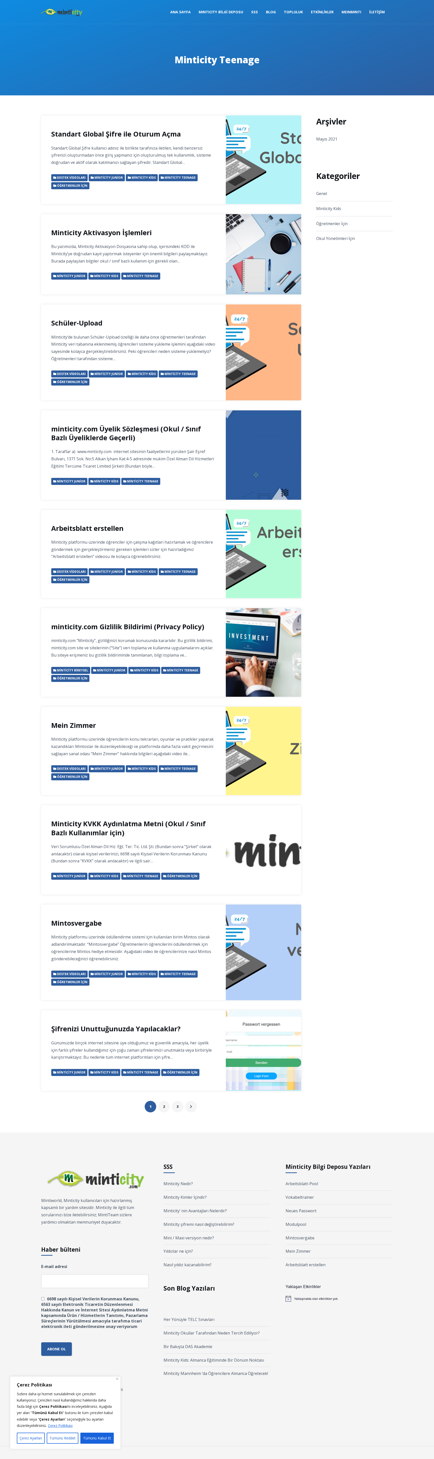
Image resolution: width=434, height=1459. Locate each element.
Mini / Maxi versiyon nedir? (189, 1238)
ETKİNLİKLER (322, 12)
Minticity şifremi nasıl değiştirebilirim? (199, 1224)
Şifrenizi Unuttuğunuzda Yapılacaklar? (116, 1028)
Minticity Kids (328, 208)
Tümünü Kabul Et (97, 1438)
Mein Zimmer (73, 725)
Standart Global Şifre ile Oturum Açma (116, 134)
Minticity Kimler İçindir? (185, 1197)
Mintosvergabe (76, 923)
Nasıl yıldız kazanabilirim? (187, 1264)
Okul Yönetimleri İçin (335, 238)
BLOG (271, 12)
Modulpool (296, 1224)
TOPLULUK (293, 12)
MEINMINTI (351, 12)
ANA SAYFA (180, 12)
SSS (254, 12)
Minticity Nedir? (178, 1183)
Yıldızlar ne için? (178, 1251)
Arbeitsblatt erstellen (87, 528)
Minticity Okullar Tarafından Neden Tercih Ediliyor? (212, 1333)
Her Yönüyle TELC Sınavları (189, 1319)
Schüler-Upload (76, 323)
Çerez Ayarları (31, 1438)
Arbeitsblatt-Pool (302, 1183)
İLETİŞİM (377, 12)
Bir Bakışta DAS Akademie (188, 1346)
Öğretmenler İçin (332, 223)
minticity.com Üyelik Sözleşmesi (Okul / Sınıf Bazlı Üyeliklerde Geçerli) (126, 433)
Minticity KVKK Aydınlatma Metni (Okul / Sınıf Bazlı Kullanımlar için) (128, 828)
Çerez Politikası (60, 1425)
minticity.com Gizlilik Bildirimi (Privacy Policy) (127, 626)
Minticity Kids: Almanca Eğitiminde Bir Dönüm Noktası (214, 1360)
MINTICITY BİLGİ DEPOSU (221, 12)
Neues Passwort (301, 1211)
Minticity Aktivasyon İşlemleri (101, 232)
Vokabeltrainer (300, 1197)
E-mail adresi (54, 1266)
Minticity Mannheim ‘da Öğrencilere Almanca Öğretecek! (216, 1373)
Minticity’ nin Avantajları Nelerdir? (195, 1211)
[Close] (117, 1379)
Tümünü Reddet (62, 1438)
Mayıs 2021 (326, 139)
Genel (321, 193)
